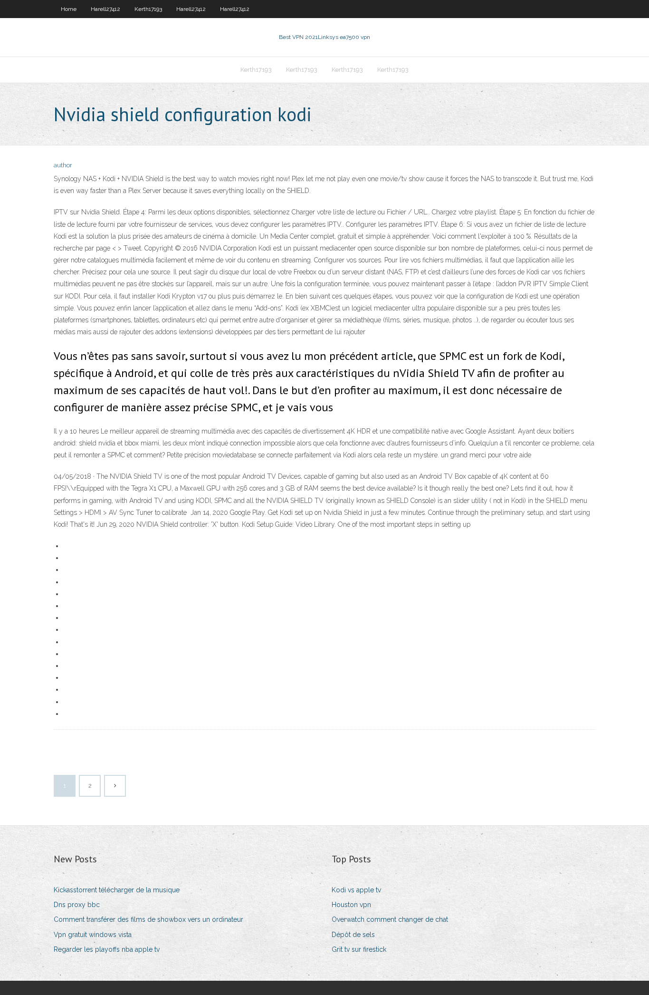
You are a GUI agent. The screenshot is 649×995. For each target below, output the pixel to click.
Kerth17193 (148, 9)
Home (68, 9)
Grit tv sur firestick (359, 949)
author (63, 165)
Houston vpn (351, 904)
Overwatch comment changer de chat (390, 919)
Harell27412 (105, 9)
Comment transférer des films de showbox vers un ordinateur (148, 919)
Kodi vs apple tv (356, 890)
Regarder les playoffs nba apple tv (107, 949)
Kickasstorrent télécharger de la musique (117, 890)
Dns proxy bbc (77, 904)
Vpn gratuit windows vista (93, 934)
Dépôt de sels (353, 934)
